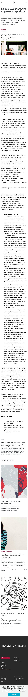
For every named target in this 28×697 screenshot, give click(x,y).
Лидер (3, 662)
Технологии (4, 667)
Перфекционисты (6, 669)
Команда (3, 665)
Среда (3, 668)
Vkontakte (3, 679)
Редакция (16, 660)
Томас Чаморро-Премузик (8, 38)
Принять (14, 694)
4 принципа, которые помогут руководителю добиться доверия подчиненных (14, 427)
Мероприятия (18, 662)
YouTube (3, 681)
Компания (3, 664)
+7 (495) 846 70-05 (19, 678)
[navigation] (7, 664)
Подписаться (5, 658)
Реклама (16, 659)
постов (18, 313)
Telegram (3, 678)
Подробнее (22, 691)
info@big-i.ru (17, 679)
